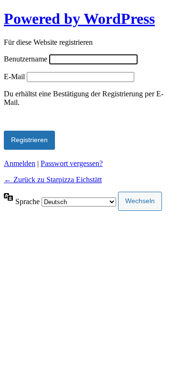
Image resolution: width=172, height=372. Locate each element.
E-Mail (14, 76)
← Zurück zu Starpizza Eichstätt (53, 180)
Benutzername (25, 59)
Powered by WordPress (79, 18)
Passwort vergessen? (72, 163)
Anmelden (19, 163)
